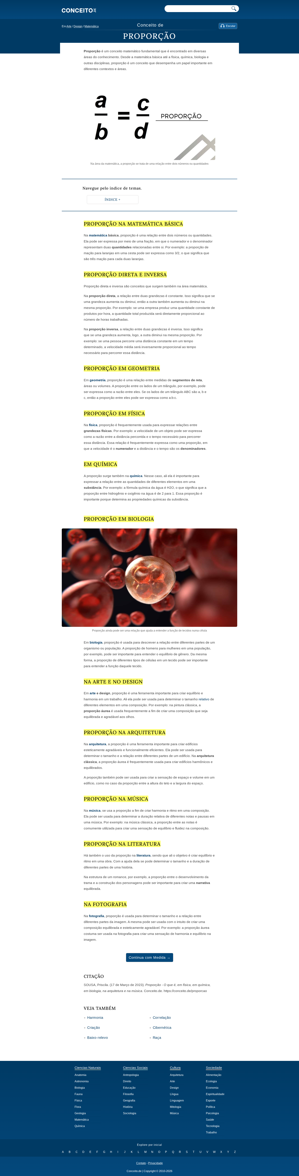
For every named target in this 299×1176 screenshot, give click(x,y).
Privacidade (155, 1163)
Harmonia (95, 1017)
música (95, 810)
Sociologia (129, 1113)
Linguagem (177, 1100)
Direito (127, 1081)
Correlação (162, 1017)
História (128, 1106)
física (93, 425)
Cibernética (162, 1027)
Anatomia (80, 1074)
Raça (157, 1037)
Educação (129, 1087)
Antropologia (131, 1074)
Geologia (80, 1113)
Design (78, 26)
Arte (68, 26)
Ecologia (211, 1081)
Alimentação (213, 1074)
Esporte (210, 1100)
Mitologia (175, 1106)
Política (210, 1106)
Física (78, 1100)
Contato (141, 1163)
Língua (174, 1094)
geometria (98, 380)
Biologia (80, 1087)
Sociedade (214, 1067)
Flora (78, 1106)
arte (93, 693)
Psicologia (212, 1113)
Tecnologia (212, 1126)
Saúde (210, 1119)
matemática (98, 235)
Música (174, 1113)
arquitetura (97, 744)
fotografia (96, 916)
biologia (96, 642)
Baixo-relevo (97, 1037)
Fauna (79, 1094)
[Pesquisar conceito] (233, 8)
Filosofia (128, 1094)
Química (80, 1126)
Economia (212, 1087)
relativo (204, 699)
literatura (144, 855)
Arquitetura (176, 1074)
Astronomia (82, 1081)
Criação (93, 1027)
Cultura (175, 1067)
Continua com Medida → (149, 957)
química (136, 476)
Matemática (91, 26)
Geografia (129, 1100)
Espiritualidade (215, 1094)
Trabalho (211, 1132)
